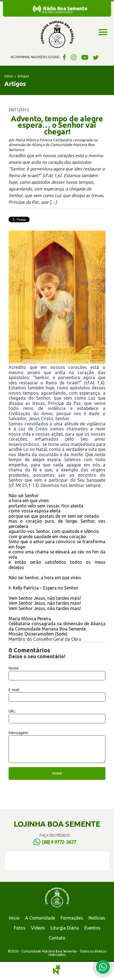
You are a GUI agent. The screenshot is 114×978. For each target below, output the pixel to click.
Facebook (63, 57)
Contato (57, 937)
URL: (12, 711)
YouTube (84, 57)
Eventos (92, 927)
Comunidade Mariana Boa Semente (57, 34)
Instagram (73, 57)
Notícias (97, 917)
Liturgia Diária (65, 927)
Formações (72, 917)
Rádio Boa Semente (65, 8)
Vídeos (38, 927)
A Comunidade (40, 917)
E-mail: (14, 690)
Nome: (14, 668)
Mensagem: (18, 733)
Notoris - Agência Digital (57, 970)
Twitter (95, 57)
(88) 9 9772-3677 (59, 842)
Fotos (19, 927)
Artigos (23, 76)
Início (8, 76)
